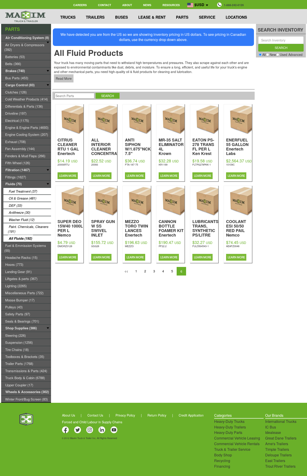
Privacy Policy (125, 415)
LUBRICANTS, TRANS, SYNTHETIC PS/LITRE (206, 235)
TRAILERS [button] (95, 17)
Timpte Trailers (277, 449)
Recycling (222, 460)
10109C (230, 164)
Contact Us (95, 415)
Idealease (273, 432)
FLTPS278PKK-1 (201, 164)
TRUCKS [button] (68, 17)
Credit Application (191, 415)
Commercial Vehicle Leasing (237, 438)
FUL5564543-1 (200, 246)
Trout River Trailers (280, 466)
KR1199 (163, 164)
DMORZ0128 (65, 246)
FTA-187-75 (131, 164)
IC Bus (270, 427)
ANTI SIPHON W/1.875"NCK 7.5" (138, 151)
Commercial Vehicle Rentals (237, 443)
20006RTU (63, 164)
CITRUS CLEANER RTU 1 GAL (68, 148)
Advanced (295, 54)
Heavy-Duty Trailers (230, 427)
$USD (199, 4)
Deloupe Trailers (278, 455)
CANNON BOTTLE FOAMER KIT (171, 230)
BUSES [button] (121, 17)
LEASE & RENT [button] (152, 17)
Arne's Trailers (276, 443)
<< (126, 271)
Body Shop (223, 455)
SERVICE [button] (207, 17)
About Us (68, 415)
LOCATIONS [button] (236, 17)
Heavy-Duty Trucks (229, 421)
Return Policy (156, 415)
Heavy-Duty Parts (228, 432)
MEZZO (129, 246)
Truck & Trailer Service (232, 449)
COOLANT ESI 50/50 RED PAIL (236, 232)
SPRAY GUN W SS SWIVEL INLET (103, 232)
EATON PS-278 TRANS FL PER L (203, 146)
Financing (222, 466)
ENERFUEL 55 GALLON (237, 146)
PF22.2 (163, 246)
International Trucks (280, 421)
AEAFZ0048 (232, 246)
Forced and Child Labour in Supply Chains (92, 422)
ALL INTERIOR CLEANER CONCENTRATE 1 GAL (106, 153)
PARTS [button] (182, 17)
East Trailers (275, 460)
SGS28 (95, 246)
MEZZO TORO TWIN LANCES (136, 230)
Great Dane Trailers (280, 438)
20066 (94, 164)
